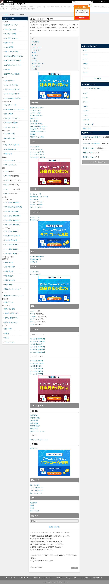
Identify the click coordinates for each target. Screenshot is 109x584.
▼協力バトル (36, 66)
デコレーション (35, 511)
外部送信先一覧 (97, 578)
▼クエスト (35, 61)
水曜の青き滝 (34, 420)
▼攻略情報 (35, 42)
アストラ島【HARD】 (36, 361)
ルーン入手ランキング (37, 154)
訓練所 (32, 505)
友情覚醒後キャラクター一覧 (39, 197)
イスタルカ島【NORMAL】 (38, 341)
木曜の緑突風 (34, 423)
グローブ (32, 314)
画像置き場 (33, 262)
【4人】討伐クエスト (36, 487)
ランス (32, 319)
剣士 (31, 199)
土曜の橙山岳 (34, 428)
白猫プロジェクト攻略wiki (91, 88)
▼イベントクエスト (38, 63)
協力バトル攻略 (35, 485)
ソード (32, 311)
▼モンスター (36, 50)
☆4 (31, 207)
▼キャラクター (37, 47)
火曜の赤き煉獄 (35, 418)
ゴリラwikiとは (23, 578)
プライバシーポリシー (72, 578)
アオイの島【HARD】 (36, 374)
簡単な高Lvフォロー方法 (37, 129)
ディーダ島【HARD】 (36, 371)
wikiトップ (10, 2)
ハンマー (32, 316)
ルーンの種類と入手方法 (37, 157)
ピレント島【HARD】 (36, 368)
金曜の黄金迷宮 (35, 426)
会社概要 (86, 578)
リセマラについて (35, 110)
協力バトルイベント (36, 493)
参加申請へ (82, 17)
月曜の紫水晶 (34, 415)
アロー (32, 322)
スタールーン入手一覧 (37, 152)
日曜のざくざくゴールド (37, 431)
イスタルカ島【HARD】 (37, 363)
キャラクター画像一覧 (37, 256)
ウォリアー (33, 202)
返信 (75, 568)
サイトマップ (36, 578)
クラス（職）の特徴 (36, 123)
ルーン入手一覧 (35, 147)
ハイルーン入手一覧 (36, 149)
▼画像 (34, 52)
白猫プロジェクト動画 (37, 137)
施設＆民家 (33, 503)
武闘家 (36, 199)
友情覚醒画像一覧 (35, 259)
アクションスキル (35, 274)
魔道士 (40, 204)
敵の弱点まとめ (35, 220)
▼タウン (35, 69)
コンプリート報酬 (35, 113)
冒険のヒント (34, 118)
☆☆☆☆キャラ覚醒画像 (91, 143)
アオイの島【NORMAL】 (37, 352)
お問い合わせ (48, 578)
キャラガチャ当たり (36, 115)
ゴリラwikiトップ (10, 578)
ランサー (41, 202)
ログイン (102, 2)
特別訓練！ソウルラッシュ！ (39, 440)
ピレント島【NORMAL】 (37, 347)
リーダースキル (35, 272)
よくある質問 (34, 121)
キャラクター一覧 (35, 194)
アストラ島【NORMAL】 (37, 339)
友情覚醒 (32, 134)
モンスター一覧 (35, 217)
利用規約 (59, 578)
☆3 (34, 207)
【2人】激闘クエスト (36, 490)
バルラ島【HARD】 (36, 366)
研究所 (32, 508)
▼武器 (34, 58)
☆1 (41, 207)
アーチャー (33, 204)
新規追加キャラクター (37, 107)
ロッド (32, 324)
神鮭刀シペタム (88, 148)
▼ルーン (35, 44)
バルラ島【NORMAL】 (37, 344)
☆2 (38, 207)
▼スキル (35, 55)
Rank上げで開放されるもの (38, 126)
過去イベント (34, 448)
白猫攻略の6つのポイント (38, 131)
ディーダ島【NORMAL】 (37, 349)
